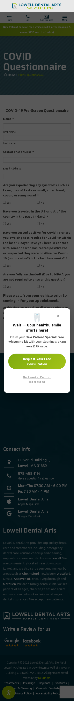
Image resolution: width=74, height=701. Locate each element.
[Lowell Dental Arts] (37, 6)
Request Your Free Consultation (37, 361)
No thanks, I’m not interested (37, 379)
